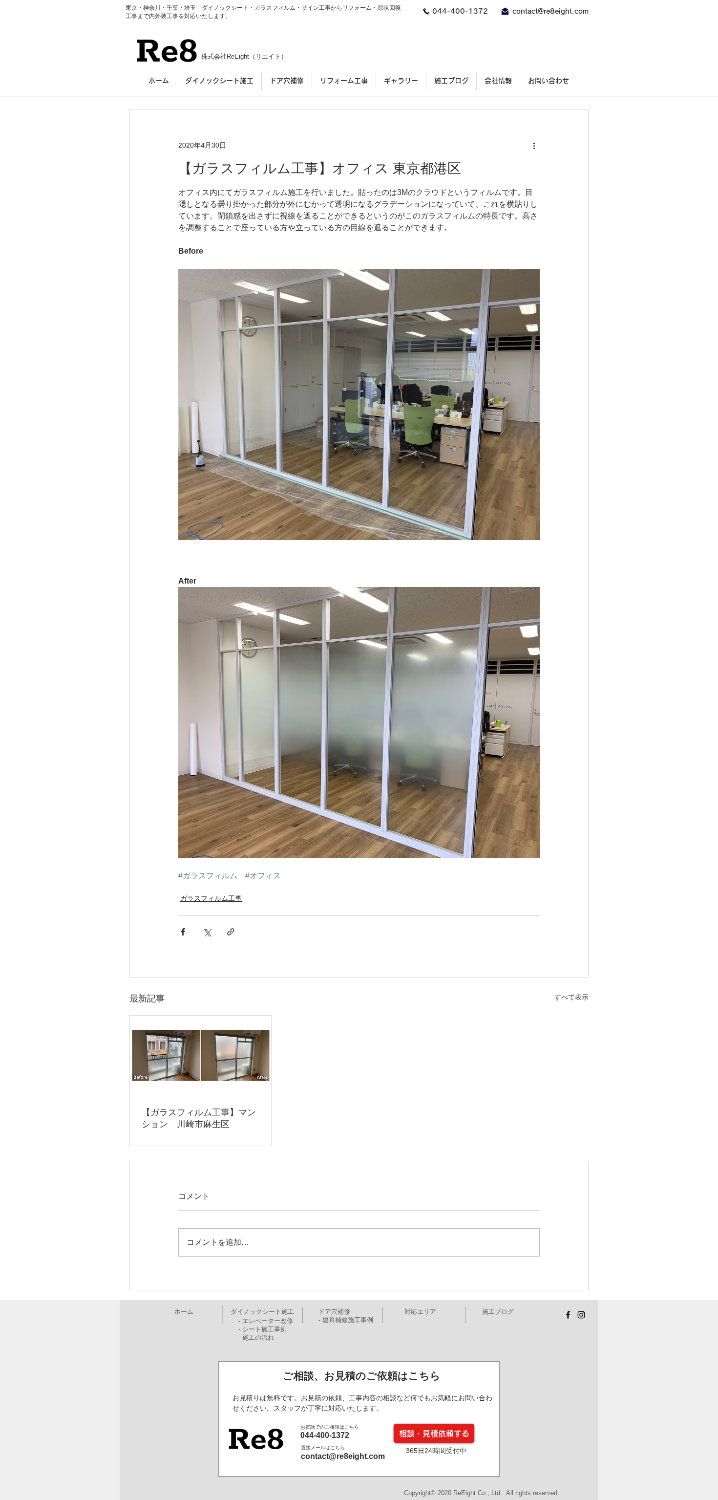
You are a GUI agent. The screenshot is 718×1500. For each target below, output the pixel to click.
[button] (401, 81)
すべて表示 (571, 997)
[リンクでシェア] (230, 931)
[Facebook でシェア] (183, 931)
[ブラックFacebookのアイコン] (568, 1315)
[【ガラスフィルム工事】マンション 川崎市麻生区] (200, 1055)
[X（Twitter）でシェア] (206, 931)
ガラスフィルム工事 (211, 898)
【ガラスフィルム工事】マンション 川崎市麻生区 (199, 1118)
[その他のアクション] (534, 145)
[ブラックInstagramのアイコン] (581, 1315)
